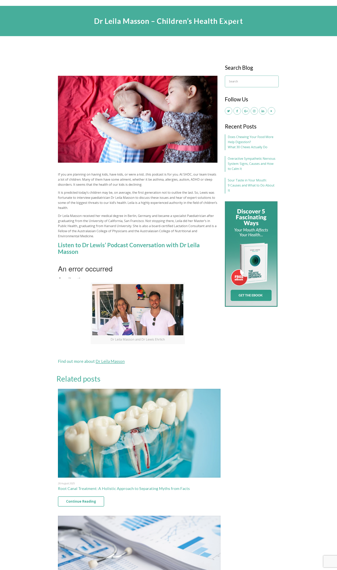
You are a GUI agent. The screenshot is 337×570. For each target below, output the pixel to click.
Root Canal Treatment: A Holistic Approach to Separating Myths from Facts (124, 488)
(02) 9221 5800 (240, 19)
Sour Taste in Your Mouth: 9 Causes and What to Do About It (251, 185)
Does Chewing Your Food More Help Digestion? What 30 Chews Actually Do (250, 142)
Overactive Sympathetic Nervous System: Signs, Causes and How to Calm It (251, 163)
